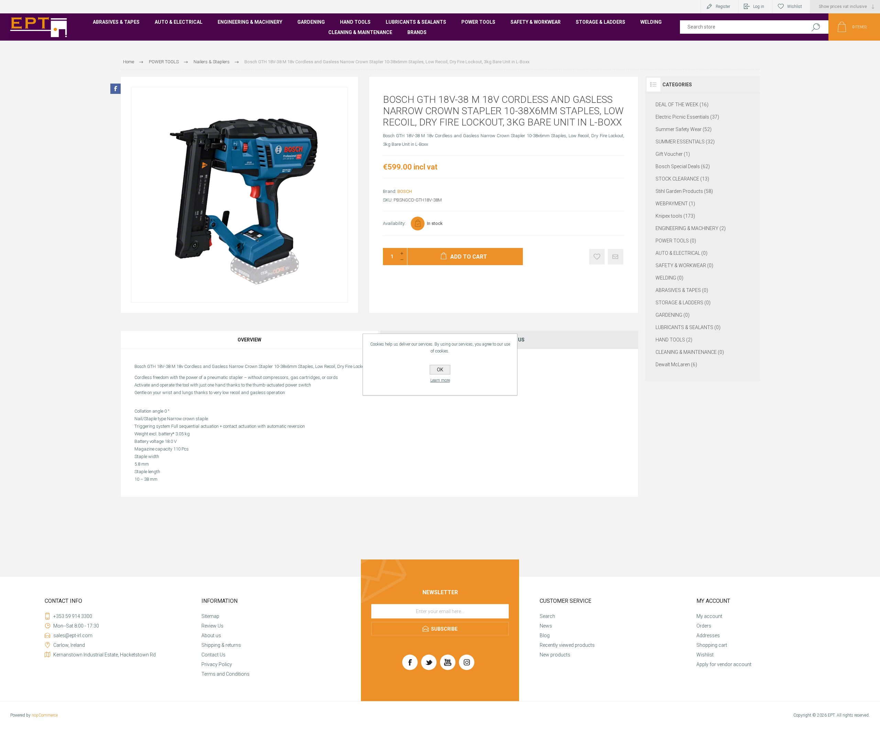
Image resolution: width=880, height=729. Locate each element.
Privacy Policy (216, 664)
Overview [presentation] (249, 339)
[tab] (249, 339)
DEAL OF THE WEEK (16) (682, 104)
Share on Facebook (115, 89)
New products (555, 654)
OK (440, 369)
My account (709, 616)
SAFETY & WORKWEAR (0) (684, 265)
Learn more (440, 380)
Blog (545, 635)
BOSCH (404, 191)
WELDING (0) (669, 278)
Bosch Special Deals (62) (683, 166)
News (546, 626)
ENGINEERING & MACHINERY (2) (691, 228)
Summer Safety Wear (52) (684, 129)
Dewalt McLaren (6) (676, 364)
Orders (703, 626)
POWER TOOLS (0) (676, 240)
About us (211, 635)
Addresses (708, 635)
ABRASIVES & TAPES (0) (682, 290)
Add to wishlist (597, 256)
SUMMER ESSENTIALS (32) (685, 141)
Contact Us (213, 654)
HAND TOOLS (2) (674, 339)
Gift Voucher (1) (673, 154)
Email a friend (615, 256)
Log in (758, 6)
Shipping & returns (221, 645)
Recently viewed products (567, 645)
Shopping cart (711, 645)
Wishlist (705, 654)
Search (815, 27)
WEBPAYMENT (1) (675, 203)
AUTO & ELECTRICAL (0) (681, 253)
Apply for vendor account (723, 664)
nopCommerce (45, 715)
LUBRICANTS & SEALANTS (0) (688, 327)
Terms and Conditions (225, 674)
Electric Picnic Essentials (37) (687, 117)
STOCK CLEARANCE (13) (682, 179)
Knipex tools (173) (675, 216)
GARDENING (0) (673, 315)
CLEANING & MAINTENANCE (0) (690, 352)
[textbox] (740, 27)
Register (723, 6)
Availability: (394, 223)
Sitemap (210, 616)
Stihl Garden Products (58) (684, 191)
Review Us (212, 626)
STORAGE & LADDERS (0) (683, 302)
